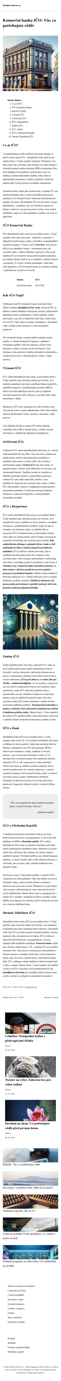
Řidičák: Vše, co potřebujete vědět (21, 1164)
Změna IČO (17, 125)
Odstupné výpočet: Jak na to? (19, 1210)
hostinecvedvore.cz (12, 5)
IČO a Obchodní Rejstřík (23, 133)
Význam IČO (18, 114)
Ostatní (55, 997)
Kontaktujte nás (31, 987)
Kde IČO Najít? (19, 111)
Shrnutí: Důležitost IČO (22, 136)
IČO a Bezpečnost (20, 122)
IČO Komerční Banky (22, 107)
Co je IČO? (17, 104)
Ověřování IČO (19, 118)
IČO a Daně (17, 129)
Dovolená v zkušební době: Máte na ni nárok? (28, 1187)
